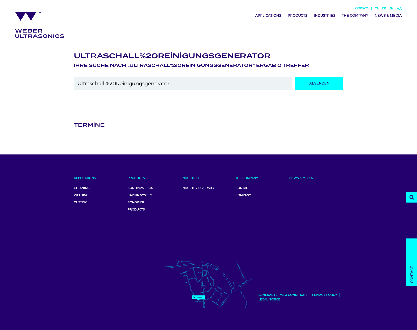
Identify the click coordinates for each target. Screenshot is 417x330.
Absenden (319, 83)
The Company (355, 15)
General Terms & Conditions (283, 295)
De (384, 8)
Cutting (80, 202)
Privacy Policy (324, 295)
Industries (324, 15)
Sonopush (137, 202)
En (391, 8)
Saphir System (140, 195)
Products (297, 15)
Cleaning (81, 188)
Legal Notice (269, 299)
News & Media (388, 15)
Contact (361, 8)
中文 (399, 8)
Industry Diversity (198, 188)
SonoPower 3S (140, 188)
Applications (268, 15)
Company (243, 195)
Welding (81, 195)
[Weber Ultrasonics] (42, 23)
